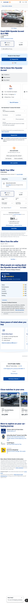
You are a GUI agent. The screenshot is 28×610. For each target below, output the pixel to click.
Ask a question (14, 163)
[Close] (21, 598)
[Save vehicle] (25, 12)
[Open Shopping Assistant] (26, 600)
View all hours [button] (14, 373)
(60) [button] (21, 366)
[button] (20, 2)
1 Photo (15, 28)
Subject (4, 110)
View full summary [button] (19, 310)
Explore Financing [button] (18, 225)
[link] (9, 343)
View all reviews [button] (16, 279)
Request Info (15, 59)
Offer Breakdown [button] (9, 225)
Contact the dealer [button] (17, 214)
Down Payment (4, 198)
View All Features (14, 102)
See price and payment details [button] (7, 38)
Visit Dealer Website (13, 378)
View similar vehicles (7, 6)
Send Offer (14, 228)
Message (4, 122)
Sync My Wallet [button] (19, 174)
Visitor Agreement (19, 467)
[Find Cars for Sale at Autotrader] (7, 2)
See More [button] (13, 259)
